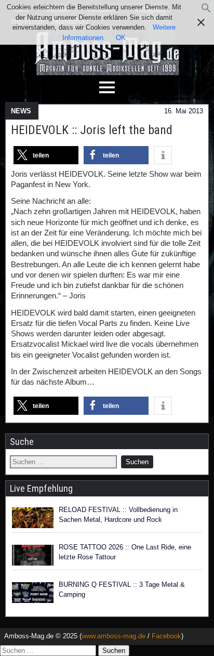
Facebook (166, 636)
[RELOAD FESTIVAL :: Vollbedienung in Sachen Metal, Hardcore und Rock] (33, 517)
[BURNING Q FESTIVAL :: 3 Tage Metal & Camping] (33, 592)
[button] (206, 11)
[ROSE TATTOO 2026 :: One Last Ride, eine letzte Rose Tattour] (33, 555)
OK (121, 38)
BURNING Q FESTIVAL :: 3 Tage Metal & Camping (122, 590)
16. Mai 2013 (183, 111)
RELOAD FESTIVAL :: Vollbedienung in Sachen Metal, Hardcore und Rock (118, 515)
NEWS (21, 111)
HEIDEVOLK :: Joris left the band (91, 130)
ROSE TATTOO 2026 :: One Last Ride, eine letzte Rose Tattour (125, 552)
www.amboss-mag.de (113, 636)
